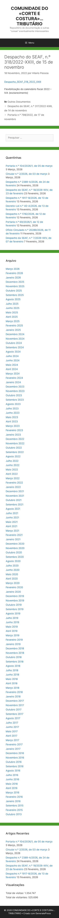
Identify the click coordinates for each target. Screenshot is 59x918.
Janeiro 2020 (13, 591)
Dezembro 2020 (15, 543)
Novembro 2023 (15, 391)
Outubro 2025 (14, 290)
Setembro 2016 (14, 766)
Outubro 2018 (13, 657)
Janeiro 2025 (13, 330)
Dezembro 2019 (15, 596)
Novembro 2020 (15, 548)
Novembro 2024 (15, 338)
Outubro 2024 (14, 343)
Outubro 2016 (14, 761)
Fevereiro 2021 (14, 535)
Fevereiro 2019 (14, 639)
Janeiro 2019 (13, 644)
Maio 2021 (12, 522)
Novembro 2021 (15, 495)
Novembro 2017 (15, 705)
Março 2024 (13, 373)
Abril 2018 (11, 683)
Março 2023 (13, 426)
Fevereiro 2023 (14, 430)
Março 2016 (12, 792)
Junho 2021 (12, 517)
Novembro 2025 (15, 286)
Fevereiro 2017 (14, 744)
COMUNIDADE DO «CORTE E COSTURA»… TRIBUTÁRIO (29, 16)
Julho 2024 (12, 356)
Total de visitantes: (17, 897)
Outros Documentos (19, 101)
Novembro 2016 (15, 757)
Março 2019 (12, 635)
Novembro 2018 (15, 652)
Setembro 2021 (14, 504)
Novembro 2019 (15, 600)
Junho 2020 (12, 569)
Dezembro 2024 (15, 334)
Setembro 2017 (14, 714)
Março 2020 (13, 583)
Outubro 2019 (14, 604)
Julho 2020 (12, 565)
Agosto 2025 (13, 299)
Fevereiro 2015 (14, 810)
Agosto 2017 (13, 718)
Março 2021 (12, 530)
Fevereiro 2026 (14, 273)
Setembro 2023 (15, 399)
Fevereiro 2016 (14, 796)
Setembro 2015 (14, 805)
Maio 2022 (12, 469)
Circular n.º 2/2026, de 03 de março (26, 173)
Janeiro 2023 (13, 434)
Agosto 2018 (13, 665)
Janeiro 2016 (13, 801)
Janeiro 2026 (13, 277)
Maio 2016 (12, 783)
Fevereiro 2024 (14, 377)
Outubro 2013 (14, 814)
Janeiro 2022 (13, 487)
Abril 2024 (12, 369)
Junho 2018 (12, 674)
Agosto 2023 (13, 404)
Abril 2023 (12, 421)
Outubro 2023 (14, 395)
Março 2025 (12, 321)
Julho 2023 (12, 408)
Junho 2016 (12, 779)
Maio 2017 (12, 731)
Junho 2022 (12, 465)
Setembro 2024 (15, 347)
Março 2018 (12, 687)
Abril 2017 (11, 735)
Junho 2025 (12, 308)
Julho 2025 (12, 303)
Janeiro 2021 (13, 539)
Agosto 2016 (13, 770)
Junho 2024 (12, 360)
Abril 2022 (12, 473)
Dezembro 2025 (15, 281)
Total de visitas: (15, 893)
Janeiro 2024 (13, 382)
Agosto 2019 (13, 613)
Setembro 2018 (14, 661)
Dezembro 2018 (15, 648)
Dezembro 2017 (15, 700)
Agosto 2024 (13, 351)
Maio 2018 (12, 679)
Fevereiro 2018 (14, 692)
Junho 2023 (12, 412)
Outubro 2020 (14, 552)
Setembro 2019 (14, 609)
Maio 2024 (12, 364)
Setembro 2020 (15, 556)
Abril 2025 (12, 316)
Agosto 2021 (13, 508)
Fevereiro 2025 (14, 325)
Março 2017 (12, 740)
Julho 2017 (12, 722)
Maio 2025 (12, 312)
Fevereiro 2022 (14, 482)
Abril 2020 (12, 578)
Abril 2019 (11, 631)
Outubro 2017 (13, 709)
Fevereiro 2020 (14, 587)
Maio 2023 (12, 417)
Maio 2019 (12, 626)
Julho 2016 (12, 775)
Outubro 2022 (14, 447)
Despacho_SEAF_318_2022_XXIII (22, 81)
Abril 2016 (11, 788)
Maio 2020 (12, 574)
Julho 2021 (12, 513)
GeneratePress (43, 913)
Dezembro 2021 (15, 491)
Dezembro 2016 (15, 753)
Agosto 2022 (13, 456)
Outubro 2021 (13, 500)
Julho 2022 (12, 460)
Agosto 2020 (13, 561)
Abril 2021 (11, 526)
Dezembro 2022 (15, 439)
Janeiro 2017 (13, 748)
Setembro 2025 (15, 295)
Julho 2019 (12, 618)
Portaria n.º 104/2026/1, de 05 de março (29, 165)
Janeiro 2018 (13, 696)
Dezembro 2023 (15, 386)
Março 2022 (12, 478)
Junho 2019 (12, 622)
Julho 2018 (12, 670)
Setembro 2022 (15, 452)
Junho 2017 (12, 727)
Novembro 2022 (15, 443)
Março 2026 (13, 268)
